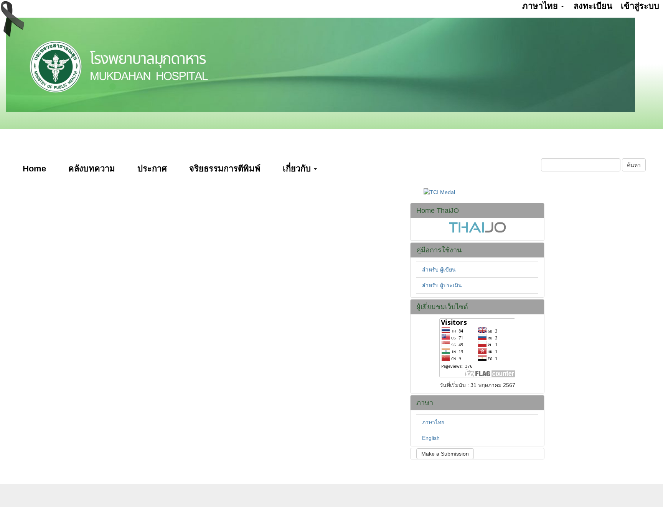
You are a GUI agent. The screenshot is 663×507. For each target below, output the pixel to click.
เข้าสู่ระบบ (640, 6)
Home (34, 168)
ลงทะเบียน (593, 6)
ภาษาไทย (433, 422)
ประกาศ (152, 168)
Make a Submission (445, 454)
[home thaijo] (477, 227)
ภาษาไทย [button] (541, 6)
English (431, 438)
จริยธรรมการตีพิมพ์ (225, 168)
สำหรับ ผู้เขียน (439, 270)
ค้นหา (634, 165)
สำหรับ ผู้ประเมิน (442, 285)
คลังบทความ (91, 168)
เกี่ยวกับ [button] (298, 168)
